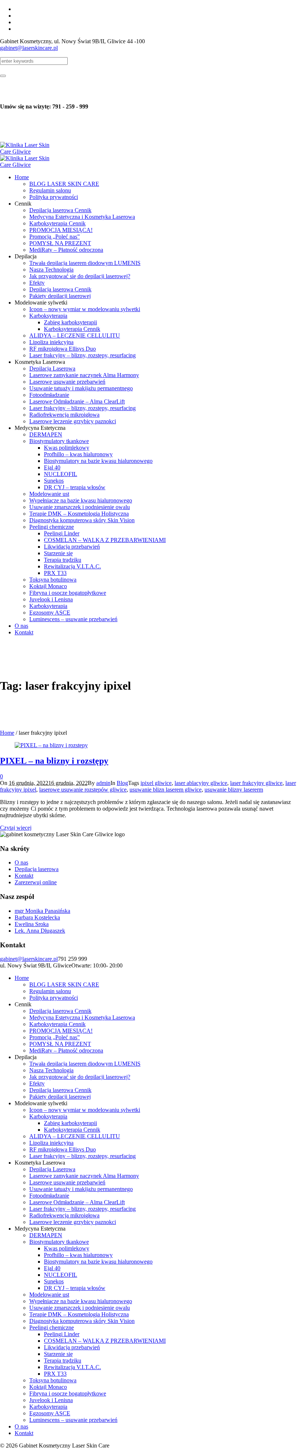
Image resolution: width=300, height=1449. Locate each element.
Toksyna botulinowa (52, 1380)
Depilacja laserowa (37, 869)
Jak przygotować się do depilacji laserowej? (79, 1077)
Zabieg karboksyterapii (70, 1123)
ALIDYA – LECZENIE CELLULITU (74, 1136)
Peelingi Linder (61, 1334)
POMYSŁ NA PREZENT (60, 1044)
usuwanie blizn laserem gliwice (166, 789)
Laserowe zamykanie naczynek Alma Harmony (84, 1176)
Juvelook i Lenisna (51, 1400)
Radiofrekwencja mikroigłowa (64, 1215)
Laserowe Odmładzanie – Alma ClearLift (77, 1202)
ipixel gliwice (156, 783)
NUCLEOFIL (60, 1275)
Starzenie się (58, 1354)
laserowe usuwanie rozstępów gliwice (83, 789)
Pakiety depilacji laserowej (60, 1097)
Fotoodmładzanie (49, 1195)
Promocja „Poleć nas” (54, 1037)
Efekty (37, 1083)
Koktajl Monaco (48, 1387)
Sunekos (54, 1281)
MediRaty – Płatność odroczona (66, 1050)
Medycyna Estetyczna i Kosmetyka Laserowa (82, 1017)
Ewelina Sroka (32, 924)
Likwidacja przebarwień (72, 1347)
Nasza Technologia (51, 1070)
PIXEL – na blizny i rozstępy (54, 761)
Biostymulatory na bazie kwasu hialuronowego (98, 1261)
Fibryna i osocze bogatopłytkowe (67, 1393)
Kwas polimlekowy (66, 1248)
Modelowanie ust (49, 1294)
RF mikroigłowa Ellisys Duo (62, 1149)
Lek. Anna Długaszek (40, 931)
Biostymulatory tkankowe (59, 1242)
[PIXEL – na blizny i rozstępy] (51, 745)
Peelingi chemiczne (51, 1327)
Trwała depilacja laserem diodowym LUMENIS (84, 1064)
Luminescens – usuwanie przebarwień (73, 1420)
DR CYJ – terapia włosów (74, 1288)
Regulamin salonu (50, 991)
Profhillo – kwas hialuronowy (78, 1255)
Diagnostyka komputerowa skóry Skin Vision (82, 1321)
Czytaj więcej (15, 828)
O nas (21, 862)
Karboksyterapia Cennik (57, 1024)
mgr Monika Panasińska (42, 911)
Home (7, 733)
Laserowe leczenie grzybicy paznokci (72, 1222)
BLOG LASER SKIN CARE (64, 984)
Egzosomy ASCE (49, 1413)
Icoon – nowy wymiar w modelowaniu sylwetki (84, 1110)
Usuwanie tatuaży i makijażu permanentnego (81, 1189)
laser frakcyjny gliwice (256, 783)
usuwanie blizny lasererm (234, 789)
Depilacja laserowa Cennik (60, 1011)
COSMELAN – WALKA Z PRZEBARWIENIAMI (105, 1341)
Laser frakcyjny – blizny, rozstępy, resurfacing (82, 1156)
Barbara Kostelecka (37, 917)
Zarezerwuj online (36, 882)
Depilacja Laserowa (52, 1169)
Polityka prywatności (53, 998)
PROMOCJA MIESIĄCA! (61, 1031)
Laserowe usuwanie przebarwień (67, 1182)
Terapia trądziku (62, 1360)
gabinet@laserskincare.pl (29, 48)
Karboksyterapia (48, 1116)
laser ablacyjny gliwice (201, 783)
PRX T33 (55, 1374)
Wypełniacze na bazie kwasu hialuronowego (80, 1301)
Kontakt (24, 876)
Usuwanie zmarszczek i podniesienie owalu (79, 1308)
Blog (122, 783)
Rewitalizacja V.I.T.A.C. (72, 1367)
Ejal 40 (52, 1268)
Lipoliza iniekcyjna (51, 1143)
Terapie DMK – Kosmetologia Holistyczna (79, 1314)
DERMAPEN (45, 1235)
